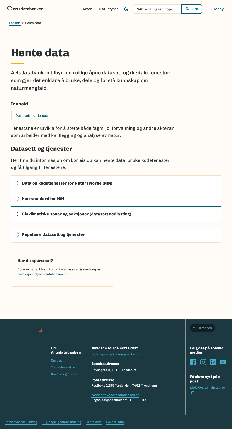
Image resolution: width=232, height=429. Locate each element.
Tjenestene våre (63, 367)
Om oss (56, 360)
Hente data (94, 422)
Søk (195, 9)
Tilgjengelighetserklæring (61, 422)
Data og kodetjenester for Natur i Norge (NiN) (67, 183)
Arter (87, 9)
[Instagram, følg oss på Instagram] (203, 362)
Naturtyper (108, 9)
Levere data (115, 422)
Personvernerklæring (21, 422)
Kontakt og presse (64, 374)
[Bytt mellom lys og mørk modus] (126, 9)
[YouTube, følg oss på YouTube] (223, 362)
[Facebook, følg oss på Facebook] (193, 362)
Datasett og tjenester (33, 115)
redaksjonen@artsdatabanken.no (42, 274)
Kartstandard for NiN (43, 198)
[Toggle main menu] (215, 9)
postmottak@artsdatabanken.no (115, 395)
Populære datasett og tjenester (53, 234)
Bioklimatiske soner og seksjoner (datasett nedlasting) (76, 214)
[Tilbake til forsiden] (25, 9)
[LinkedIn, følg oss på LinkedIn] (213, 362)
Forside (15, 23)
